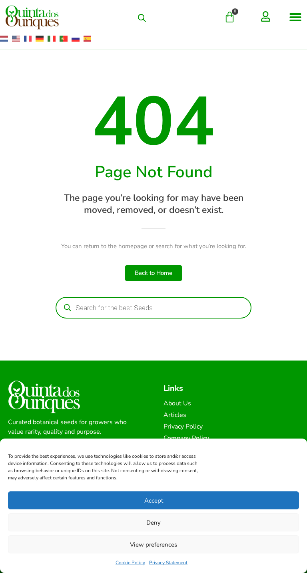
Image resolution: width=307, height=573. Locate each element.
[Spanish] (88, 39)
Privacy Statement (168, 562)
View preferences (153, 545)
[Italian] (52, 39)
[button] (295, 17)
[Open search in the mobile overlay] (142, 18)
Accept (153, 501)
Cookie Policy (130, 562)
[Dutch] (4, 39)
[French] (28, 39)
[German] (40, 39)
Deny (153, 523)
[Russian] (76, 39)
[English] (16, 39)
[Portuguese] (64, 39)
